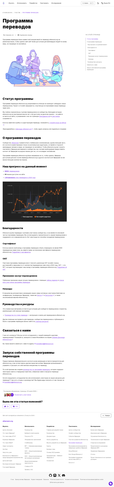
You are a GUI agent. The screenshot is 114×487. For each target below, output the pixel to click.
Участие (17, 12)
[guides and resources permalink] (2, 304)
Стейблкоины (29, 442)
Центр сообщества (74, 430)
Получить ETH (29, 436)
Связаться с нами (92, 65)
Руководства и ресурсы (95, 62)
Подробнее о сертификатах (21, 252)
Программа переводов (75, 442)
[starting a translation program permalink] (2, 354)
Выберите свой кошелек (32, 433)
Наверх (107, 415)
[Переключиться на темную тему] (98, 3)
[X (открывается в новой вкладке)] (59, 475)
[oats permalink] (2, 258)
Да (8, 406)
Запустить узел (7, 452)
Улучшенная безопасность (98, 436)
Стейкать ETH (29, 466)
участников (56, 116)
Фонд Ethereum (73, 451)
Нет (16, 406)
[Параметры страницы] (15, 35)
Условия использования (72, 479)
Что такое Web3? (8, 442)
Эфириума (15, 143)
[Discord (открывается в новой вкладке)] (63, 475)
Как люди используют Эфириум (12, 464)
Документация (51, 436)
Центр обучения (7, 430)
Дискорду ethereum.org (24, 129)
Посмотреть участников (22, 395)
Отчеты (93, 454)
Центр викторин (7, 460)
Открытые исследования (98, 442)
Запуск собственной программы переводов (96, 68)
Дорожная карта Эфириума (99, 433)
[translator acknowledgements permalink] (2, 276)
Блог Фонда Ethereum (75, 454)
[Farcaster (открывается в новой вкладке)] (54, 475)
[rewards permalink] (2, 289)
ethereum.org (7, 12)
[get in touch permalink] (2, 330)
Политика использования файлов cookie (91, 479)
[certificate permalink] (2, 243)
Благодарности (92, 47)
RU (107, 3)
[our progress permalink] (2, 166)
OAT (89, 53)
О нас (12, 479)
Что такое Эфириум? (9, 433)
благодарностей (44, 116)
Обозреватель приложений (33, 439)
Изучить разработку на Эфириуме (57, 442)
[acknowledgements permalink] (2, 228)
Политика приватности (57, 479)
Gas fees (5, 449)
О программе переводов (94, 41)
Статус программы (92, 39)
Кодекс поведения (36, 479)
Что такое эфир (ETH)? (9, 436)
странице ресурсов (41, 321)
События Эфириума (74, 436)
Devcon (40, 295)
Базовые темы (51, 449)
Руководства (28, 430)
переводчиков (12, 171)
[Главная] (4, 3)
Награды (90, 59)
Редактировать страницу (25, 35)
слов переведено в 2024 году (20, 177)
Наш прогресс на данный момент (97, 44)
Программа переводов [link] (30, 12)
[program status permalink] (2, 99)
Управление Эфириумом (98, 451)
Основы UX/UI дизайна (53, 452)
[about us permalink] (2, 138)
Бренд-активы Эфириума (22, 479)
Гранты (49, 446)
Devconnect (49, 295)
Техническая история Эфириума (100, 439)
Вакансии (46, 479)
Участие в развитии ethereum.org (78, 439)
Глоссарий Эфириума (9, 467)
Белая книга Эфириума (97, 430)
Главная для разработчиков (55, 430)
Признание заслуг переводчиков (97, 56)
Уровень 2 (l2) (29, 469)
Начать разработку (52, 439)
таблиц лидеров (52, 280)
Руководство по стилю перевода (16, 315)
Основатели (50, 460)
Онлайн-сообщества (75, 433)
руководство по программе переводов (36, 369)
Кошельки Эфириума (9, 439)
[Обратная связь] (111, 484)
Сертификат (91, 50)
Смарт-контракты (8, 446)
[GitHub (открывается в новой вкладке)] (50, 475)
